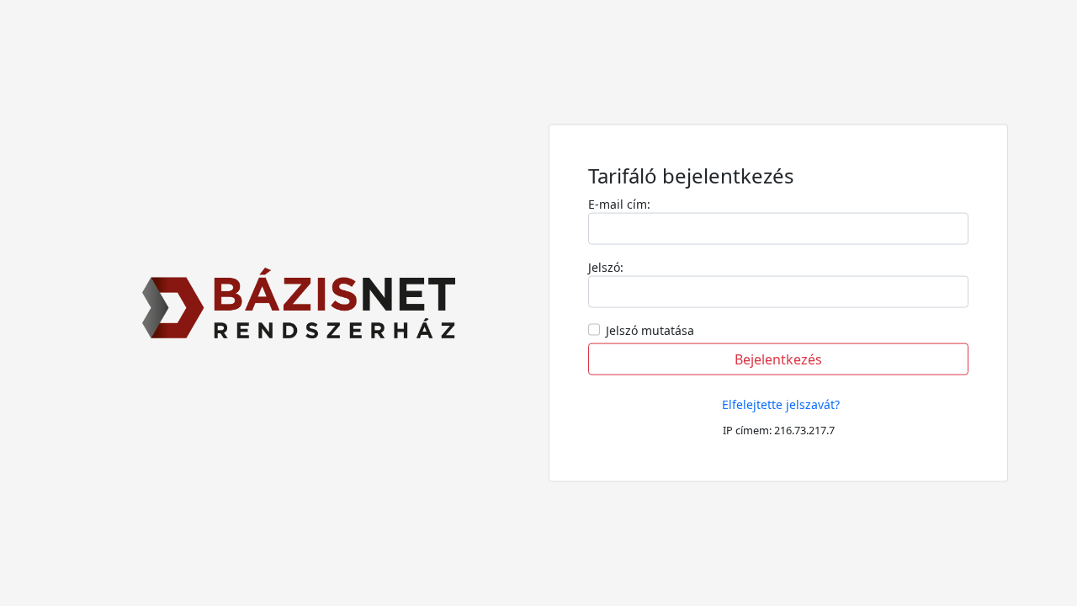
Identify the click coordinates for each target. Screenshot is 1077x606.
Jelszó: (605, 266)
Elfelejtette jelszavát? (781, 404)
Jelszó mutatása (650, 330)
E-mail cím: (619, 203)
